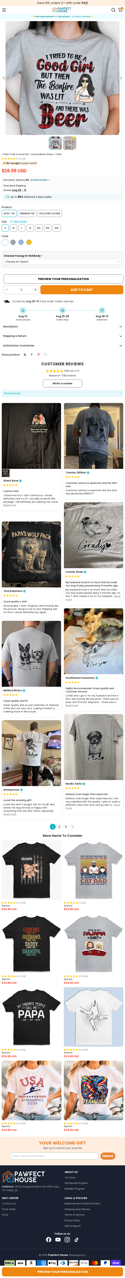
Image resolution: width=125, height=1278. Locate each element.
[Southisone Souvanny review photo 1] (93, 641)
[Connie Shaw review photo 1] (93, 535)
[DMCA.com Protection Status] (9, 1263)
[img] (10, 485)
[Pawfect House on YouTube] (58, 1239)
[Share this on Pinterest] (38, 354)
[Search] (113, 10)
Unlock (107, 1156)
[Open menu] (4, 10)
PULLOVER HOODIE (49, 213)
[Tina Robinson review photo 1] (31, 554)
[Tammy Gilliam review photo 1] (93, 436)
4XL (57, 228)
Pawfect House (58, 1255)
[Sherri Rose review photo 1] (31, 436)
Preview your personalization (62, 1272)
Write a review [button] (62, 383)
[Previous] (4, 78)
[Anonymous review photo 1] (31, 753)
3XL (48, 228)
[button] (9, 158)
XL (30, 228)
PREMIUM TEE (27, 213)
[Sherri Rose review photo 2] (6, 473)
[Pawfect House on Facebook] (48, 1239)
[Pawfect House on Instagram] (67, 1239)
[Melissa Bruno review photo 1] (31, 654)
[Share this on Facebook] (31, 354)
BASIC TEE (9, 213)
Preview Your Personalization (63, 279)
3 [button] (66, 826)
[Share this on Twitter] (25, 354)
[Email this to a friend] (45, 354)
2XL (39, 228)
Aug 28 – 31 (19, 190)
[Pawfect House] (61, 10)
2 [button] (59, 826)
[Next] (121, 78)
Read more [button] (9, 505)
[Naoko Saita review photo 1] (93, 747)
